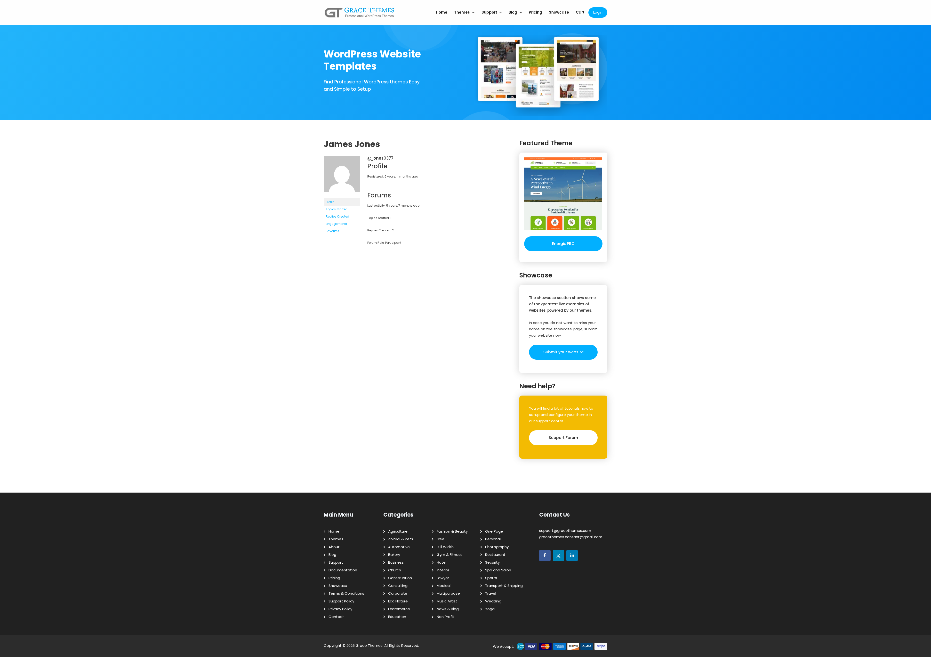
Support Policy (341, 601)
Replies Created (337, 216)
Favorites (332, 231)
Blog (513, 12)
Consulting (398, 585)
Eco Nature (398, 601)
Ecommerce (399, 608)
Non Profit (445, 616)
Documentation (343, 570)
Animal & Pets (400, 539)
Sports (491, 577)
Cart (580, 12)
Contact (336, 616)
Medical (443, 585)
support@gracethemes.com (565, 530)
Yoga (490, 608)
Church (394, 570)
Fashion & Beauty (452, 531)
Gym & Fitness (449, 554)
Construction (400, 577)
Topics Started (336, 209)
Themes (462, 12)
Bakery (394, 554)
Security (492, 562)
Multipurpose (448, 593)
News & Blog (448, 608)
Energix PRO (563, 243)
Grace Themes (369, 645)
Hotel (441, 562)
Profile (330, 202)
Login (597, 12)
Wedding (493, 601)
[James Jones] (342, 196)
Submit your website (563, 352)
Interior (443, 570)
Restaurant (495, 554)
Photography (497, 546)
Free (440, 539)
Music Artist (447, 601)
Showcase (559, 12)
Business (396, 562)
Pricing (535, 12)
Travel (490, 593)
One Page (494, 531)
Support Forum (563, 437)
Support (489, 12)
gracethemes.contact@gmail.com (570, 536)
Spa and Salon (498, 570)
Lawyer (443, 577)
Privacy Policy (340, 608)
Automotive (399, 546)
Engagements (336, 224)
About (334, 546)
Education (397, 616)
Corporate (397, 593)
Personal (493, 539)
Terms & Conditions (346, 593)
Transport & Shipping (504, 585)
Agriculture (398, 531)
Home (441, 12)
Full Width (445, 546)
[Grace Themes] (359, 14)
